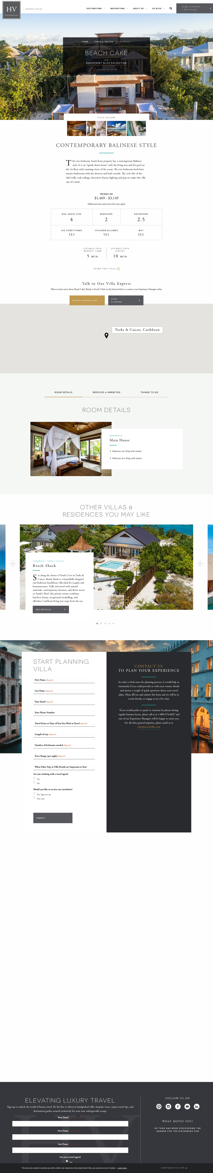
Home (85, 42)
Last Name (70, 1144)
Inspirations (117, 8)
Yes (38, 779)
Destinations (94, 8)
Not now (41, 798)
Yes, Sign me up (44, 794)
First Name (70, 1130)
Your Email (70, 1117)
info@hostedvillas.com (149, 727)
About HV (138, 8)
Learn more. (122, 1168)
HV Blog (157, 8)
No (38, 783)
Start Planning (191, 8)
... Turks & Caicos (102, 42)
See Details (43, 609)
